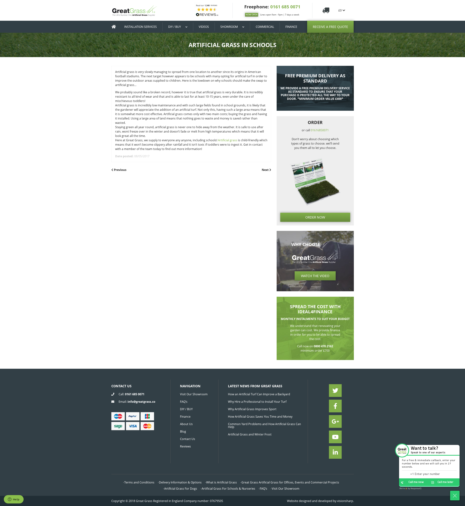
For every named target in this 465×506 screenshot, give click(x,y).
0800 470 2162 (323, 346)
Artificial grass (227, 140)
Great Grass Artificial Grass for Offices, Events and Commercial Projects (290, 482)
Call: (131, 394)
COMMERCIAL (265, 27)
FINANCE (291, 27)
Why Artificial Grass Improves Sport (252, 409)
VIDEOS (204, 27)
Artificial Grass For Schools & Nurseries (228, 489)
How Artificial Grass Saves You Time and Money (260, 417)
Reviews (185, 446)
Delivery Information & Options (180, 482)
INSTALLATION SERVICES (140, 27)
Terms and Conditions (139, 482)
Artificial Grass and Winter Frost (250, 434)
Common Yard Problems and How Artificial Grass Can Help (264, 425)
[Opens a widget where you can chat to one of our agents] (14, 499)
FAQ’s (183, 402)
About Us (186, 424)
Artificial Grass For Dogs (180, 489)
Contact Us (187, 439)
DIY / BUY (174, 27)
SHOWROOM (229, 27)
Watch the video (315, 276)
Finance (185, 417)
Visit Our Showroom (194, 394)
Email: (137, 402)
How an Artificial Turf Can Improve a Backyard (259, 394)
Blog (183, 431)
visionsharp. (345, 501)
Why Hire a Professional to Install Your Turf (257, 402)
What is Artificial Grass (221, 482)
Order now (315, 217)
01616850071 (320, 130)
